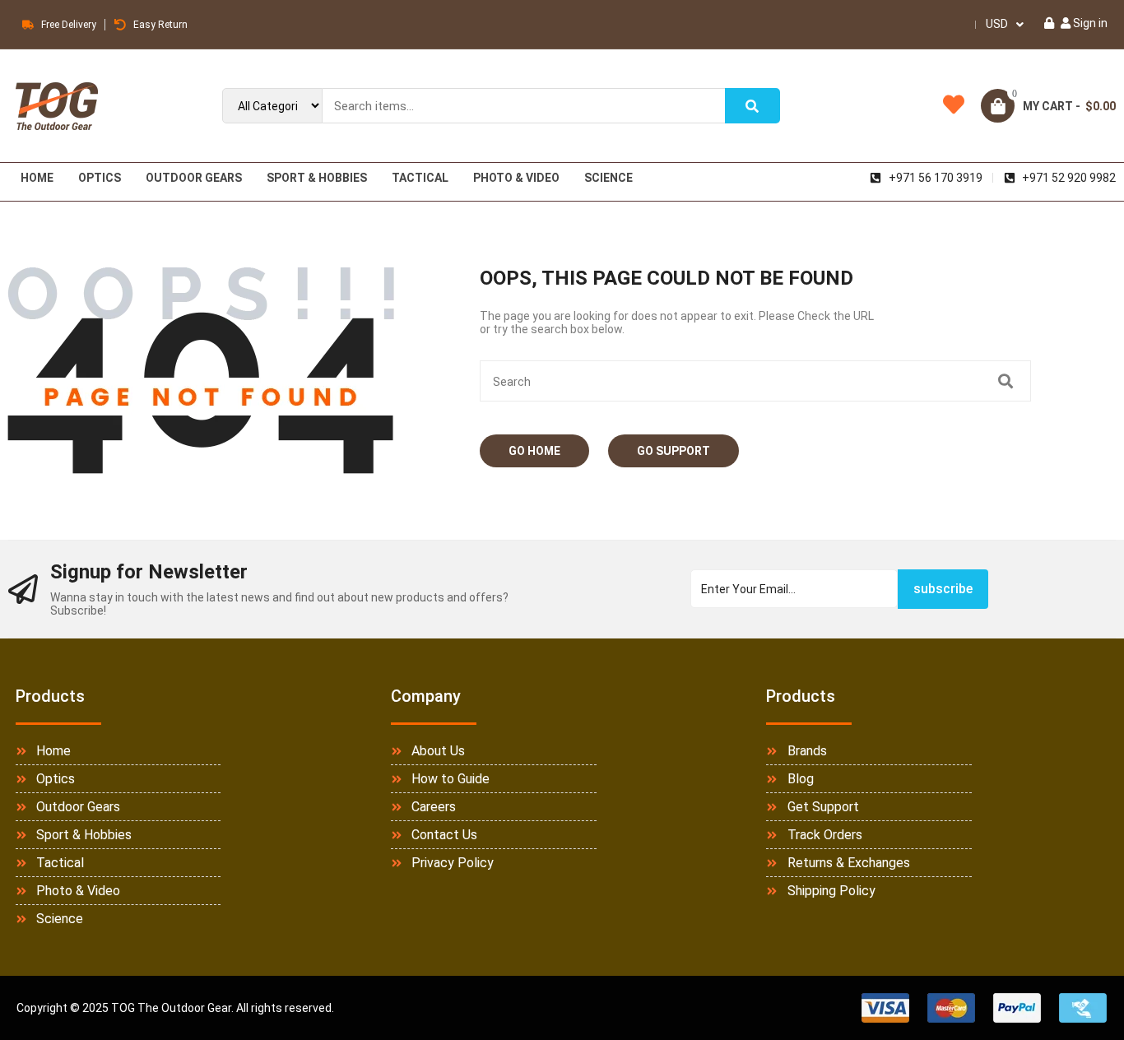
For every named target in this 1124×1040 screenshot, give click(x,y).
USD (997, 23)
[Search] (753, 105)
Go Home (534, 450)
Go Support (673, 450)
